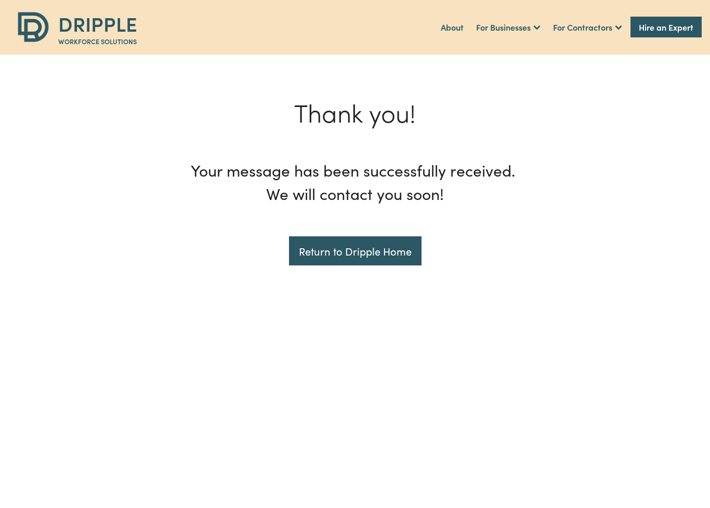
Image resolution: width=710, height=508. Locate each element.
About (452, 27)
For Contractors (582, 27)
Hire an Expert (666, 27)
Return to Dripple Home (355, 251)
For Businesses (503, 27)
